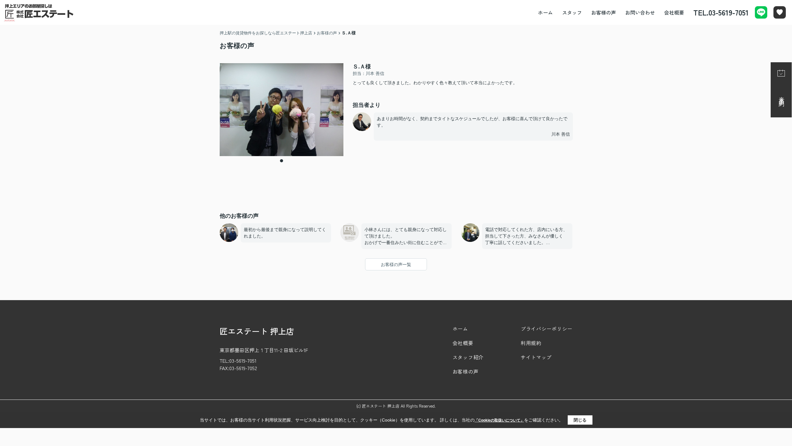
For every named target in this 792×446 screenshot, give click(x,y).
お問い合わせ (640, 12)
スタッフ (572, 12)
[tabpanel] (281, 109)
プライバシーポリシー (546, 328)
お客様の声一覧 (396, 264)
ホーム (545, 12)
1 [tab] (281, 160)
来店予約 (781, 95)
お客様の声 (603, 12)
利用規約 (531, 343)
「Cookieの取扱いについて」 (499, 420)
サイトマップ (536, 357)
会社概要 (674, 12)
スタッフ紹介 (468, 357)
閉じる (580, 420)
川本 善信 (560, 134)
